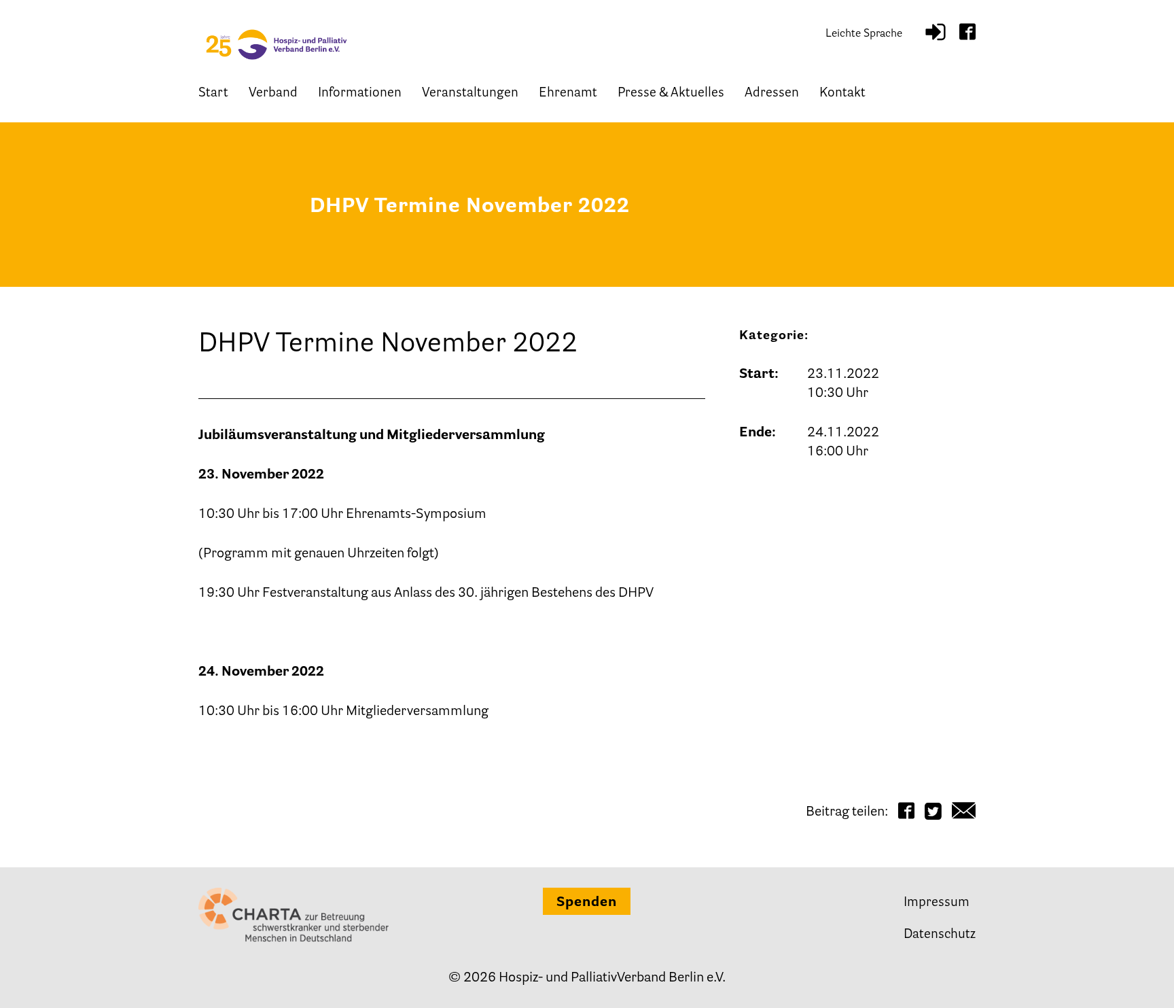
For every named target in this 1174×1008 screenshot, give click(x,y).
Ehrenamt (568, 93)
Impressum (937, 903)
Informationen (360, 93)
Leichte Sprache (863, 34)
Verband (273, 93)
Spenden (586, 902)
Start (213, 93)
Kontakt (842, 93)
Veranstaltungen (470, 93)
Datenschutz (940, 934)
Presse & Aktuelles (671, 93)
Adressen (772, 93)
